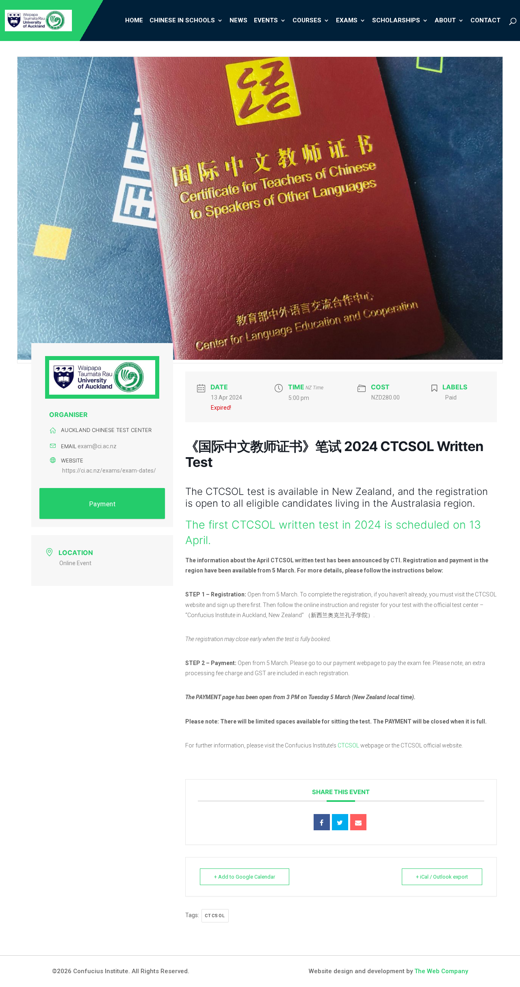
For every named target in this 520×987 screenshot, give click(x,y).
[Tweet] (340, 822)
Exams (347, 21)
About (445, 21)
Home (134, 21)
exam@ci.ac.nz (97, 446)
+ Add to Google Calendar (244, 877)
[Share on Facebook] (322, 822)
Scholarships (396, 21)
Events (266, 21)
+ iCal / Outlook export (442, 877)
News (238, 21)
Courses (306, 21)
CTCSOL (348, 745)
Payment (102, 504)
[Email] (358, 822)
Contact (485, 21)
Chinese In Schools (182, 21)
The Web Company (441, 971)
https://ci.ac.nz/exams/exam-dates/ (109, 470)
